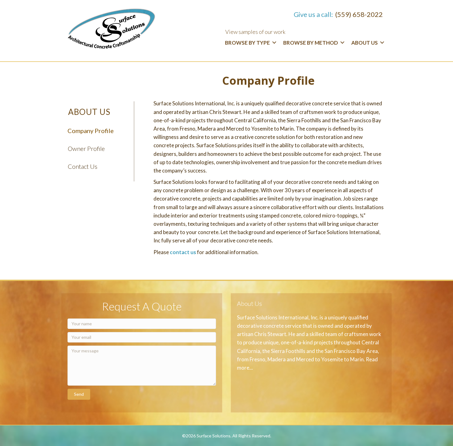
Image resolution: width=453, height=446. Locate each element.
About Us (364, 42)
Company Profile (90, 130)
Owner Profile (86, 148)
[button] (78, 394)
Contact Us (82, 166)
